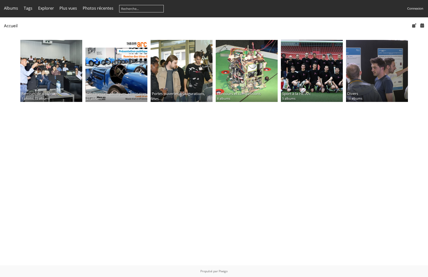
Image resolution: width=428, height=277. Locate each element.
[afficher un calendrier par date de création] (422, 25)
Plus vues (68, 8)
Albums (11, 8)
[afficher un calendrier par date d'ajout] (414, 25)
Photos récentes (98, 8)
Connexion (415, 8)
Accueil (11, 26)
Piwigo (223, 271)
